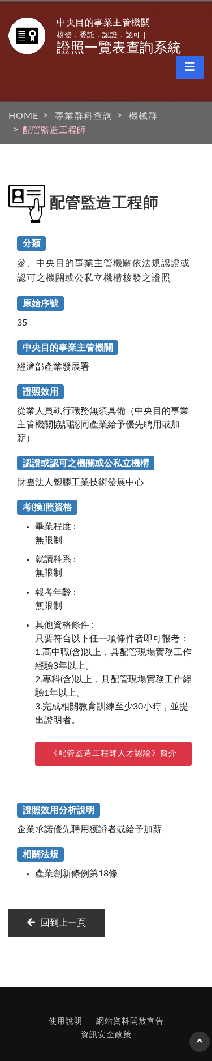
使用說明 (66, 1021)
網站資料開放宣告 (130, 1021)
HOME (23, 116)
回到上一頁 (63, 922)
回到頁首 (199, 1046)
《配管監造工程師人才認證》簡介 (113, 754)
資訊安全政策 (106, 1035)
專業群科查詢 (84, 116)
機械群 (143, 116)
